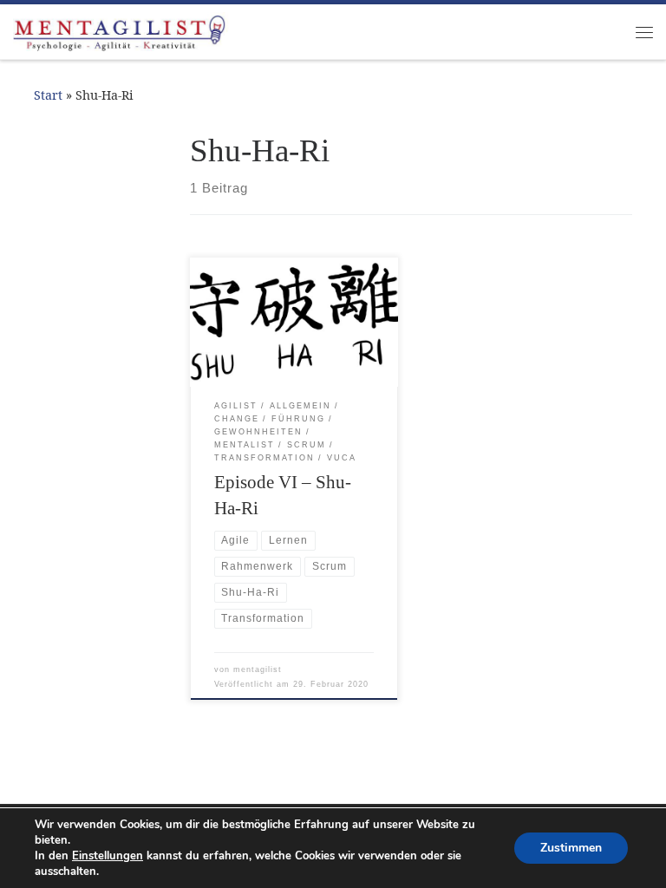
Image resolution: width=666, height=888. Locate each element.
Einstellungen (107, 856)
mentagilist (257, 669)
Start (48, 95)
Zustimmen (571, 847)
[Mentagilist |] (121, 30)
